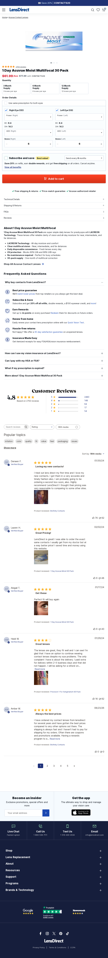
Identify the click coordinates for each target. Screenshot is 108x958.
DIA (5, 126)
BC (5, 123)
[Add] (50, 143)
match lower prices (26, 294)
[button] (16, 88)
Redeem (55, 313)
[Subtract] (7, 143)
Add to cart (56, 178)
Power (12, 115)
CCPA (72, 947)
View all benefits (12, 167)
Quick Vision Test (76, 322)
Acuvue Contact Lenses (18, 17)
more (93, 303)
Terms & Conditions (57, 947)
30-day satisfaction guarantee (48, 332)
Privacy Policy (39, 947)
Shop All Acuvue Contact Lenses (22, 264)
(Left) (60, 139)
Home (4, 17)
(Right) (10, 139)
